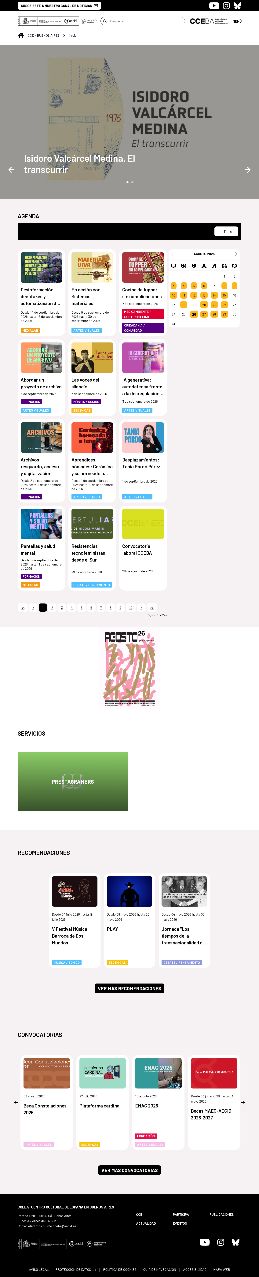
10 (173, 295)
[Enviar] (104, 21)
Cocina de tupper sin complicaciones (142, 293)
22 (224, 305)
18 (183, 305)
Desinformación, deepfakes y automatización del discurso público (40, 297)
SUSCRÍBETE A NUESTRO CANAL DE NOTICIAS (56, 6)
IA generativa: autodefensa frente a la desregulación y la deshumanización (142, 387)
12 (193, 295)
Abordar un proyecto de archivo (41, 383)
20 (204, 305)
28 (214, 314)
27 (204, 314)
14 (214, 295)
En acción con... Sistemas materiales (87, 296)
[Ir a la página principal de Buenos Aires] (208, 21)
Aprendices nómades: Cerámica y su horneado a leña (92, 467)
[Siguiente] (236, 254)
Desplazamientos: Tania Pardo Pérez (141, 463)
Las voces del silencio (85, 383)
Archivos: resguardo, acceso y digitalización (40, 466)
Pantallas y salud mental (38, 549)
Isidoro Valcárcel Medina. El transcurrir (79, 163)
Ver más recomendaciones (129, 988)
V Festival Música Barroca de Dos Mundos (69, 935)
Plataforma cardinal (100, 1105)
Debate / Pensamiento (91, 585)
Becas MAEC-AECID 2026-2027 (211, 1114)
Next (247, 169)
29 (224, 314)
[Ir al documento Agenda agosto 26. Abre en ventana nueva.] (129, 668)
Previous (11, 169)
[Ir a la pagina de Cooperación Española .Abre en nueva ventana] (89, 21)
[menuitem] (151, 1214)
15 (224, 295)
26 (194, 314)
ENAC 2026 (146, 1105)
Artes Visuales (86, 330)
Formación (31, 402)
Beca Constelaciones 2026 (45, 1109)
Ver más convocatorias (129, 1170)
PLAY (112, 929)
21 (214, 305)
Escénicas (81, 410)
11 (183, 295)
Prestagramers (73, 781)
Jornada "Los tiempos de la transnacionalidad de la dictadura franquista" (183, 936)
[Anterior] (172, 254)
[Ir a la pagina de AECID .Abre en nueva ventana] (70, 21)
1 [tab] (127, 181)
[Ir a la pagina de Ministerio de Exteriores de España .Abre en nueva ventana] (40, 21)
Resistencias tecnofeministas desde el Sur (88, 552)
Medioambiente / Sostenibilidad (137, 314)
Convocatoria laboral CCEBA (137, 549)
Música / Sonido (86, 402)
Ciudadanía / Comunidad (134, 327)
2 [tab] (131, 181)
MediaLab (30, 330)
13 (204, 295)
